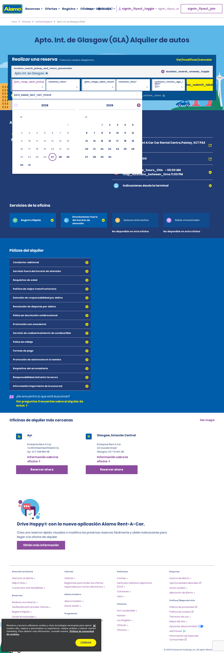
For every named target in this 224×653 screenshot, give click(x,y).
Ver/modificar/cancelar (194, 60)
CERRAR (86, 642)
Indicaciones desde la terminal (146, 186)
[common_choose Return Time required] (133, 85)
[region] (51, 635)
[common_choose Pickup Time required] (63, 85)
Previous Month (19, 104)
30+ (157, 87)
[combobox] (112, 72)
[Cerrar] (94, 626)
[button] (52, 157)
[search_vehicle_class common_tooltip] (164, 96)
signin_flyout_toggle (138, 8)
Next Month (135, 104)
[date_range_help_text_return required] (99, 85)
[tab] (33, 220)
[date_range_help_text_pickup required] (28, 85)
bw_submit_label (200, 85)
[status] (31, 73)
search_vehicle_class (146, 95)
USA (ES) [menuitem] (107, 9)
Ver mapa (207, 420)
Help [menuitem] (90, 9)
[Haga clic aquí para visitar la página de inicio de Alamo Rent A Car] (11, 9)
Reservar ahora (42, 470)
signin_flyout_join (201, 9)
